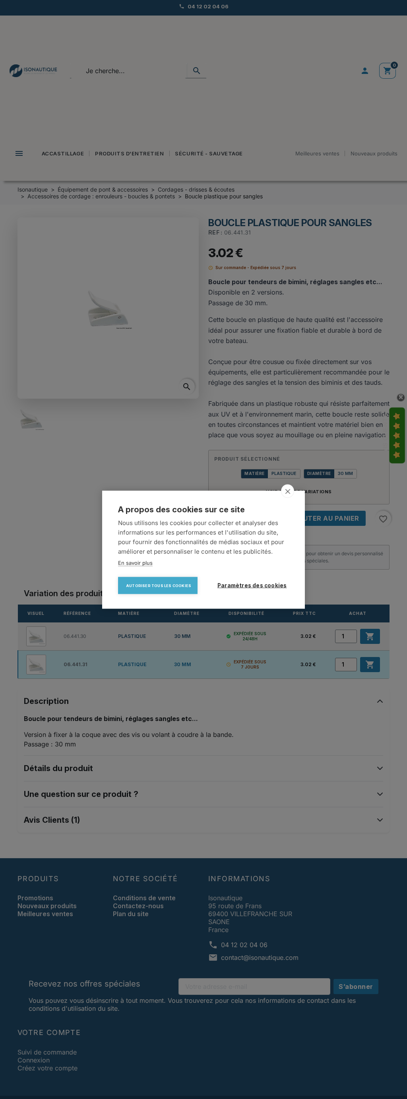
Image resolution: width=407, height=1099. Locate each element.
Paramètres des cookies (252, 585)
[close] (287, 491)
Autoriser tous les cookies (158, 585)
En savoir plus (135, 562)
